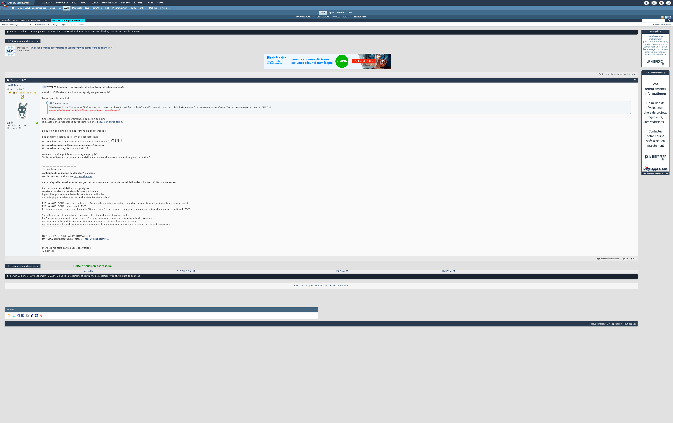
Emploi (125, 2)
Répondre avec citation (610, 259)
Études (137, 2)
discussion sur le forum (109, 122)
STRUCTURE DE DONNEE (95, 239)
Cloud (52, 8)
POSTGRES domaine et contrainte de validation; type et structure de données (70, 48)
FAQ (74, 2)
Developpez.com (614, 324)
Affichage (628, 74)
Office (143, 8)
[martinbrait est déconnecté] (22, 111)
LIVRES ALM (360, 17)
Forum (13, 31)
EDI (107, 8)
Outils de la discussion (609, 74)
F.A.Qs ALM (342, 271)
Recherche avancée (662, 24)
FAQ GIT (347, 17)
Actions (26, 24)
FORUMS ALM (303, 17)
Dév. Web (97, 8)
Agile (331, 12)
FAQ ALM (336, 17)
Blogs (84, 2)
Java (87, 8)
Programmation (119, 8)
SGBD (133, 8)
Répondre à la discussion (23, 41)
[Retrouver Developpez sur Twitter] (666, 17)
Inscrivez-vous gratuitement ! (67, 20)
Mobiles (153, 8)
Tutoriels (61, 2)
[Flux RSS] (662, 17)
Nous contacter (598, 324)
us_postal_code (83, 176)
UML (350, 12)
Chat (94, 2)
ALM (66, 8)
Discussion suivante (335, 285)
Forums (47, 2)
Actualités (89, 271)
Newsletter (109, 2)
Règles (82, 24)
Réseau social (41, 24)
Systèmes (165, 8)
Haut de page (630, 324)
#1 (635, 80)
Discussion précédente (309, 285)
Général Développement (33, 31)
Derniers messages (10, 24)
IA (60, 8)
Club (160, 2)
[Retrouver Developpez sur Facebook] (669, 17)
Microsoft (76, 8)
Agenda (65, 24)
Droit (149, 2)
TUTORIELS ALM (321, 17)
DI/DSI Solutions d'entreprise (32, 8)
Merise (340, 12)
